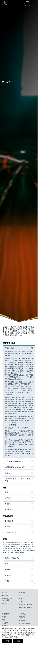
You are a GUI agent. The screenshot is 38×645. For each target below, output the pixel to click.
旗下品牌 (22, 617)
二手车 (21, 601)
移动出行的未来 (24, 623)
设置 (18, 641)
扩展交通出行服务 (25, 604)
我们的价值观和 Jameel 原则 (7, 599)
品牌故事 (5, 595)
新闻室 (4, 617)
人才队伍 (5, 603)
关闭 (7, 641)
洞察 (3, 620)
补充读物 (5, 623)
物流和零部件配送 (25, 607)
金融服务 (22, 620)
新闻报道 (5, 626)
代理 (20, 595)
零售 (20, 598)
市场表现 (22, 614)
